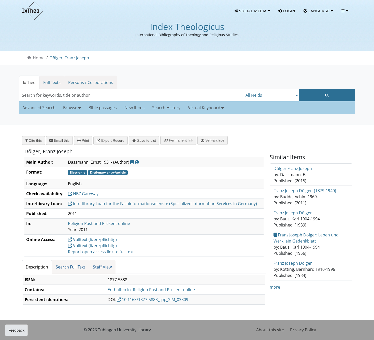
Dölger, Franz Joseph (69, 58)
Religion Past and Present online (99, 223)
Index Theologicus (187, 27)
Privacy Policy (303, 330)
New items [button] (134, 107)
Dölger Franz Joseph (293, 168)
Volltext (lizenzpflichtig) (94, 239)
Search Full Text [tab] (70, 267)
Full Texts (52, 82)
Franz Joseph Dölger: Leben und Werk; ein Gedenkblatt (306, 238)
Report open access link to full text (101, 251)
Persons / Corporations (90, 82)
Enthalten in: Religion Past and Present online (151, 289)
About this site (270, 330)
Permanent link (180, 140)
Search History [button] (166, 107)
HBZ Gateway (85, 193)
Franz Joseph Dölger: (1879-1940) (305, 190)
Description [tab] (37, 267)
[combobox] (131, 95)
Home (39, 58)
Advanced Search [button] (38, 107)
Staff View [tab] (102, 267)
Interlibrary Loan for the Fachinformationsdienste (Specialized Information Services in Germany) (164, 203)
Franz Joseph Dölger (293, 213)
